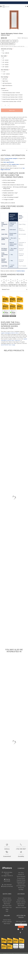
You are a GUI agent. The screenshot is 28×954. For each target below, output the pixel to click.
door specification (9, 162)
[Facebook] (20, 932)
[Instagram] (18, 929)
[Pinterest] (22, 929)
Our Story (21, 872)
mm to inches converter (8, 43)
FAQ (7, 911)
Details (4, 150)
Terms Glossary (21, 876)
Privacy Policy (21, 878)
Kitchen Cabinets (7, 900)
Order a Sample (5, 41)
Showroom (21, 898)
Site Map (21, 889)
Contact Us (21, 874)
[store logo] (6, 6)
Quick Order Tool (7, 907)
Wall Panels (7, 903)
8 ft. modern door (14, 164)
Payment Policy (21, 880)
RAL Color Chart (7, 905)
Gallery (15, 41)
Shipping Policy (21, 882)
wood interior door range (8, 345)
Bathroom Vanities (21, 907)
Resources (21, 887)
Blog (7, 909)
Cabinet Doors (7, 902)
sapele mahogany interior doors (10, 333)
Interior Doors (7, 898)
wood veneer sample (11, 158)
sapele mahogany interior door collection (14, 339)
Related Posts (6, 289)
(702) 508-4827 (7, 884)
